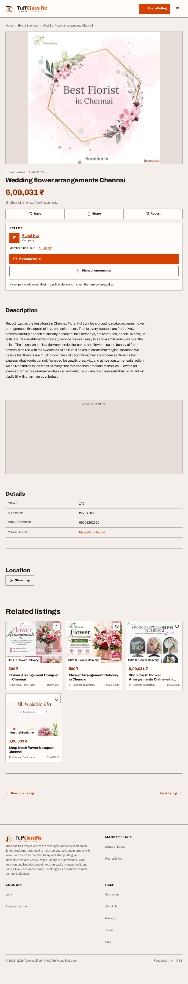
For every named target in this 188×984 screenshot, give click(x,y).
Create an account (17, 906)
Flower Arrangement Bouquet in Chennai (33, 677)
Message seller (30, 258)
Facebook (160, 960)
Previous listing (22, 793)
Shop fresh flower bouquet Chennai (31, 750)
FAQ (108, 942)
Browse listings (115, 846)
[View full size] (94, 98)
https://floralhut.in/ (92, 532)
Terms (109, 930)
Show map (22, 580)
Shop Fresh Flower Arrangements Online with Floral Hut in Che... (151, 679)
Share (96, 213)
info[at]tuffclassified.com (60, 960)
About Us (111, 906)
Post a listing (113, 858)
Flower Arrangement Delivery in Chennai (93, 677)
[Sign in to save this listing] (57, 626)
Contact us (112, 894)
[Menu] (177, 9)
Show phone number (96, 270)
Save (37, 213)
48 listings (45, 248)
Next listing (168, 793)
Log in (9, 894)
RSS (179, 960)
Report (155, 213)
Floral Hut (30, 235)
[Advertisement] (94, 439)
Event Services (16, 172)
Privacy (110, 918)
